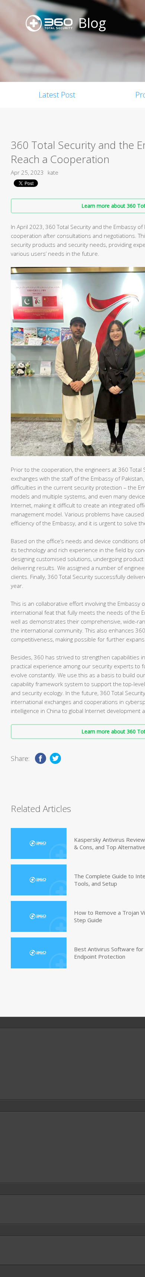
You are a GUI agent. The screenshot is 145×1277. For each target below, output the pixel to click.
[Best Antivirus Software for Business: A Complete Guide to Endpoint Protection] (39, 952)
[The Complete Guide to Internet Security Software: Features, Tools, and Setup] (39, 879)
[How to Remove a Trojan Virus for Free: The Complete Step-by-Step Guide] (39, 916)
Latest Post (57, 95)
